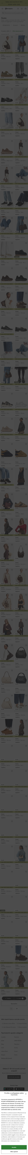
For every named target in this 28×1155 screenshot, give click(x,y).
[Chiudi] (26, 1094)
